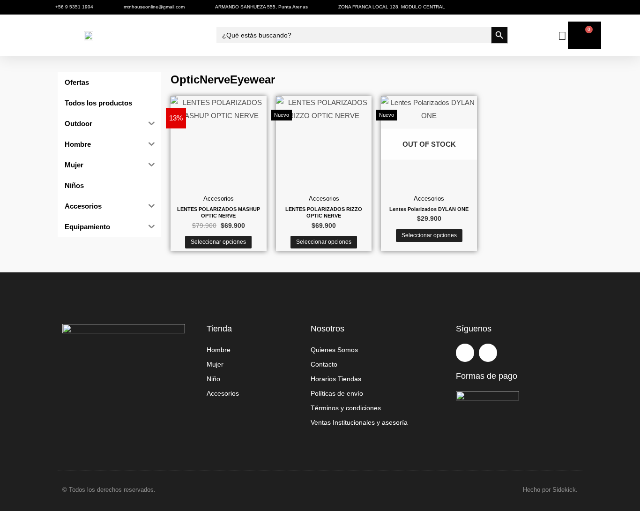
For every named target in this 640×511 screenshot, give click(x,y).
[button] (61, 35)
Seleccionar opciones (218, 242)
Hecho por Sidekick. (550, 489)
